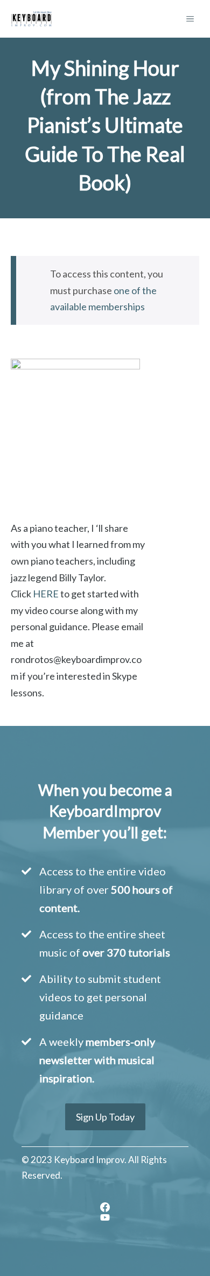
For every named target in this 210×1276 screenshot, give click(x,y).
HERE (46, 594)
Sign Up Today (105, 1117)
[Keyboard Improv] (31, 18)
